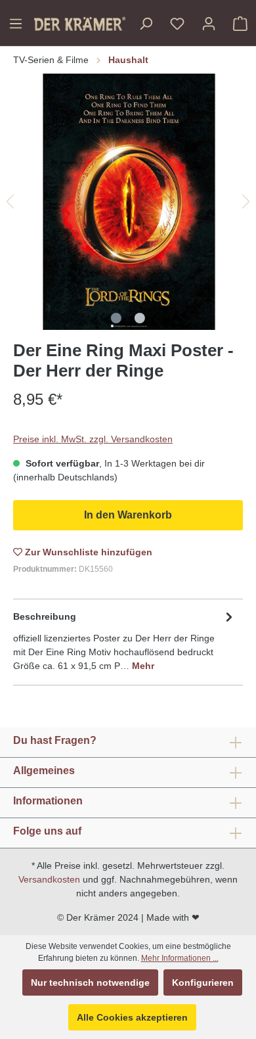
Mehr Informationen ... (180, 958)
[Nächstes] (246, 201)
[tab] (124, 640)
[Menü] (16, 24)
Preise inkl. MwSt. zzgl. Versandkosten (93, 439)
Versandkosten (49, 879)
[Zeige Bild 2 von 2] (140, 318)
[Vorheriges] (10, 201)
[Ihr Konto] (208, 24)
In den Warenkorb (128, 514)
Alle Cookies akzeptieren (132, 1017)
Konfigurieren (203, 982)
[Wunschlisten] (177, 24)
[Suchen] (145, 24)
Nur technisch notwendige (90, 982)
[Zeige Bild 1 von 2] (116, 318)
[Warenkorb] (240, 24)
